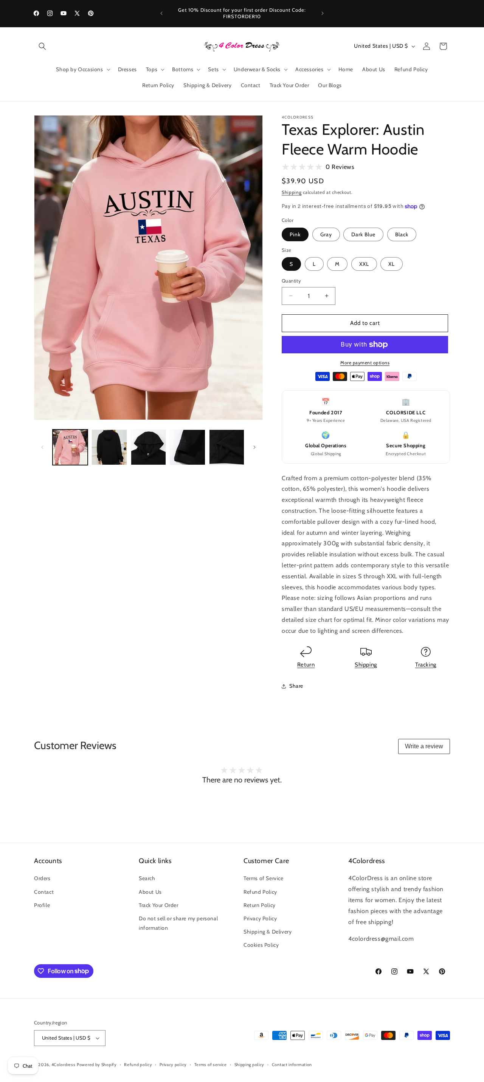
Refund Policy (260, 891)
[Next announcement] (322, 13)
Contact (44, 891)
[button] (42, 46)
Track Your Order (158, 905)
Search (147, 878)
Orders (42, 878)
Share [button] (296, 685)
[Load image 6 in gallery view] (226, 447)
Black (401, 234)
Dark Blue (363, 234)
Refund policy (138, 1064)
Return (306, 664)
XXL (364, 264)
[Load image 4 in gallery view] (148, 447)
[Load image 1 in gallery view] (70, 447)
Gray (326, 234)
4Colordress (63, 1064)
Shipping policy (249, 1064)
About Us (150, 891)
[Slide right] (254, 447)
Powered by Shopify (97, 1064)
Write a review (424, 746)
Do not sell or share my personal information (178, 923)
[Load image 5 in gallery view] (187, 447)
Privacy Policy (260, 918)
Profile (42, 905)
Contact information (292, 1064)
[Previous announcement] (161, 13)
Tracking (425, 664)
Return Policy (260, 905)
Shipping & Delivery (268, 931)
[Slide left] (42, 447)
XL (391, 264)
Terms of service (210, 1064)
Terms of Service (264, 878)
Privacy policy (173, 1064)
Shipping (292, 192)
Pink (295, 234)
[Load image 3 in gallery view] (109, 447)
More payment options (364, 362)
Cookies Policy (261, 944)
